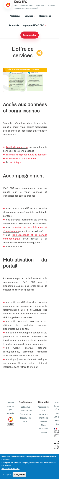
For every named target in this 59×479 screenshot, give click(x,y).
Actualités (14, 25)
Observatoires (25, 410)
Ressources (45, 15)
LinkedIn (44, 432)
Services (29, 15)
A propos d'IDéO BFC (33, 25)
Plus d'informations (11, 468)
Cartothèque (25, 414)
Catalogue (15, 15)
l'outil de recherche (17, 147)
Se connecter (29, 35)
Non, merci (19, 474)
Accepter (7, 474)
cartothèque (15, 162)
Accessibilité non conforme (43, 411)
